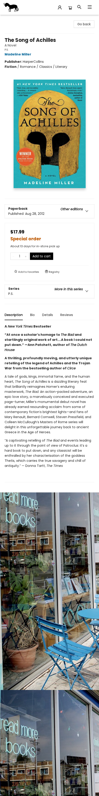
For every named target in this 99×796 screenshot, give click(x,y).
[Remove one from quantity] (13, 256)
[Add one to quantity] (26, 256)
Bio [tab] (32, 315)
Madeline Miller (18, 54)
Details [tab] (47, 315)
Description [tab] (14, 315)
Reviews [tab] (66, 315)
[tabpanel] (49, 403)
